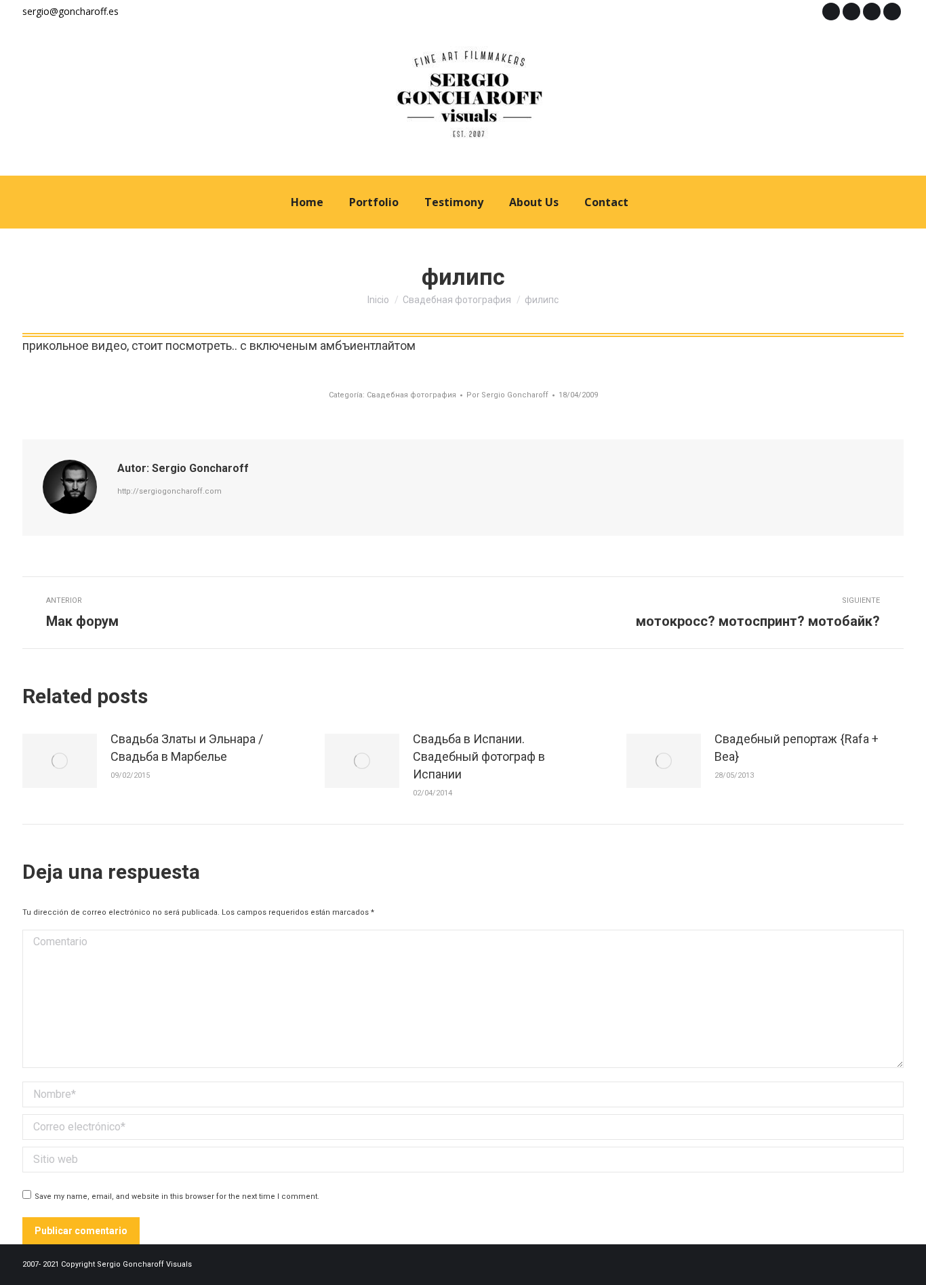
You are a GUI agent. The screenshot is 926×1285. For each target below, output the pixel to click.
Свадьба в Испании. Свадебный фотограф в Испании (479, 756)
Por (507, 395)
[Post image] (59, 761)
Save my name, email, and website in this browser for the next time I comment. (177, 1196)
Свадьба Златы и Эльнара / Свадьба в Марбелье (186, 748)
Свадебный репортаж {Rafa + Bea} (796, 748)
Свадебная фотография (411, 395)
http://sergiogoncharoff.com (169, 491)
